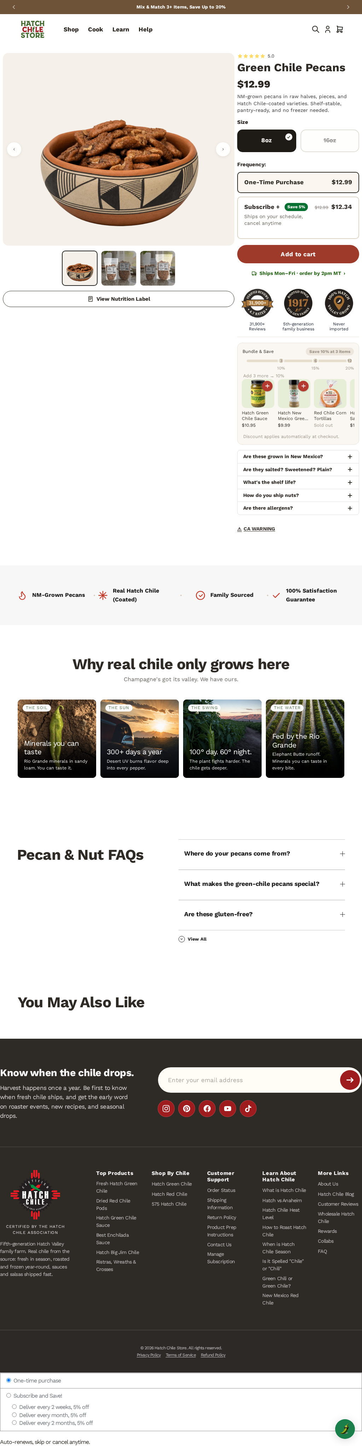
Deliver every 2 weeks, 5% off (53, 1407)
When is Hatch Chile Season (278, 1247)
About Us (328, 1184)
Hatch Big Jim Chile (117, 1252)
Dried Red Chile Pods (113, 1204)
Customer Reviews (338, 1204)
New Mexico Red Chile (280, 1299)
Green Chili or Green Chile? (277, 1282)
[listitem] (166, 1108)
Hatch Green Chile (172, 1184)
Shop (71, 29)
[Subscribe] (350, 1080)
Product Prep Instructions (221, 1230)
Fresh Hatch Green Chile (116, 1187)
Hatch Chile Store (170, 1347)
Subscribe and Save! (37, 1395)
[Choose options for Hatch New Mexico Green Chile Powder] (303, 386)
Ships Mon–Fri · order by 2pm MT (302, 273)
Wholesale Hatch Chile (336, 1217)
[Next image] (223, 149)
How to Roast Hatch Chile (284, 1230)
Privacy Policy (149, 1354)
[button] (340, 29)
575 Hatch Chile (169, 1204)
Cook (95, 29)
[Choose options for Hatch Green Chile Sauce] (267, 386)
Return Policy (221, 1217)
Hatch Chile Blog (336, 1194)
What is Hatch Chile (284, 1190)
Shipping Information (220, 1203)
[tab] (79, 268)
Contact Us (219, 1244)
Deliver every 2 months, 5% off (55, 1423)
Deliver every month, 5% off (52, 1415)
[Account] (328, 29)
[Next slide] (348, 7)
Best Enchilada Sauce (112, 1238)
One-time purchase (36, 1380)
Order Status (221, 1190)
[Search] (316, 29)
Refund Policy (213, 1354)
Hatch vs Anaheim (282, 1200)
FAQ (322, 1251)
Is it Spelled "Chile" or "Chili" (283, 1265)
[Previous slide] (14, 7)
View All (197, 939)
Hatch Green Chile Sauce (116, 1221)
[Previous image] (14, 149)
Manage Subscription (221, 1258)
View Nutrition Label (123, 299)
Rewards (327, 1231)
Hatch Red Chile (169, 1194)
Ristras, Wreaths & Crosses (116, 1265)
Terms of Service (181, 1354)
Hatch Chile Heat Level (280, 1213)
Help (146, 29)
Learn (120, 29)
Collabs (325, 1241)
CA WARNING (256, 529)
